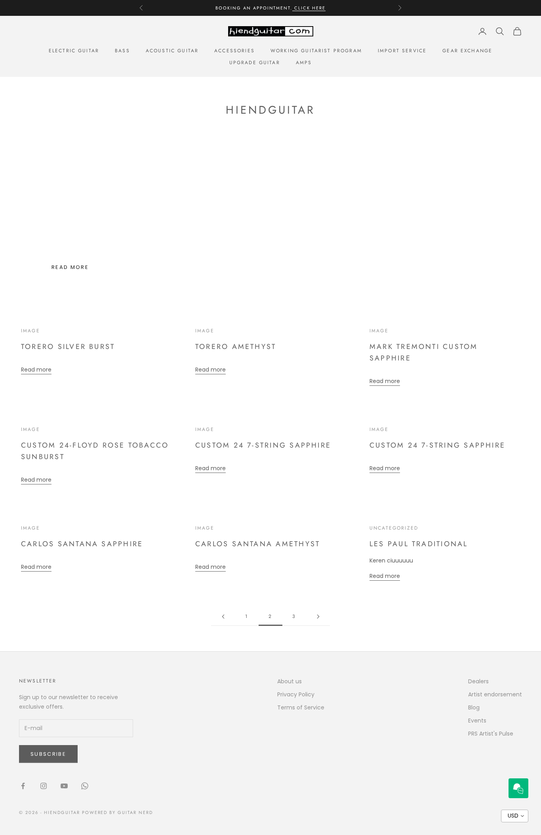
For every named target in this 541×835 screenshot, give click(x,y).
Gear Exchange (467, 50)
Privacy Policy (295, 694)
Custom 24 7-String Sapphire (263, 445)
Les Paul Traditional (419, 544)
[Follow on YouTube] (64, 786)
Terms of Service (300, 707)
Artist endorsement (495, 694)
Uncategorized (394, 528)
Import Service (402, 50)
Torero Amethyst (235, 346)
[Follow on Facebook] (23, 786)
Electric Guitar (74, 50)
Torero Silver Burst (68, 346)
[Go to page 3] (318, 616)
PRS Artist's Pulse (490, 734)
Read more (70, 267)
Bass (122, 50)
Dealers (478, 681)
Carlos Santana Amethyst (257, 544)
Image (30, 330)
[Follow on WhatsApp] (85, 786)
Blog (474, 707)
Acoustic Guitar (172, 50)
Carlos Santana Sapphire (82, 544)
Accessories (234, 50)
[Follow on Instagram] (44, 786)
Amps (304, 62)
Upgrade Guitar (254, 62)
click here (309, 8)
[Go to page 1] (223, 616)
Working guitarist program (316, 50)
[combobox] (514, 816)
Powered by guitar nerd (117, 812)
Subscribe (48, 754)
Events (477, 720)
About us (289, 681)
